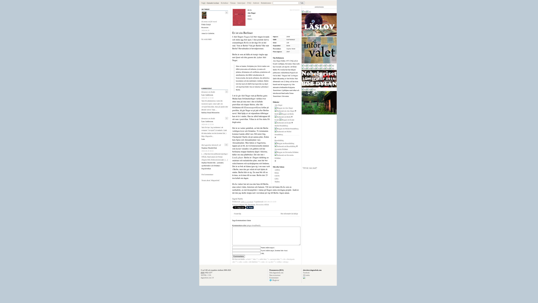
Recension (251, 204)
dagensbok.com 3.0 (207, 278)
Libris (277, 178)
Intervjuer (241, 3)
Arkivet (256, 3)
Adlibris (277, 170)
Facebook (306, 273)
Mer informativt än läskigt (289, 213)
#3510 (267, 204)
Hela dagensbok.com (276, 273)
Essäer (277, 120)
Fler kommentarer (207, 174)
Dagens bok (243, 204)
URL (262, 253)
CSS (209, 275)
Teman (233, 3)
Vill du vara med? (310, 168)
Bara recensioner (274, 275)
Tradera (277, 181)
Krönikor (224, 3)
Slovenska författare (281, 149)
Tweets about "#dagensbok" (210, 180)
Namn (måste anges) (267, 247)
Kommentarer (274, 278)
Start (203, 3)
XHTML (204, 275)
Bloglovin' (275, 280)
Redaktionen (266, 3)
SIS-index (306, 275)
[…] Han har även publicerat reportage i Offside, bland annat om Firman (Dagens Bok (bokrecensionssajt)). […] (214, 157)
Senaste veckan (213, 3)
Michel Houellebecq (281, 125)
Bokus (277, 173)
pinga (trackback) (254, 225)
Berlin (277, 114)
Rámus (250, 19)
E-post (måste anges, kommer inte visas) (274, 250)
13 (226, 145)
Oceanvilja (237, 213)
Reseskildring (279, 140)
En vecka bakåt (206, 39)
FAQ (249, 3)
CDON (277, 176)
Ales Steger (278, 105)
